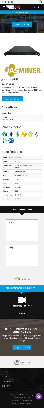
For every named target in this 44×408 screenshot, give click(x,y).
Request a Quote (22, 347)
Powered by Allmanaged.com (22, 400)
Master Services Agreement (28, 395)
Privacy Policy (10, 395)
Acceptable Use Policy (22, 398)
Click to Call (23, 12)
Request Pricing (22, 24)
